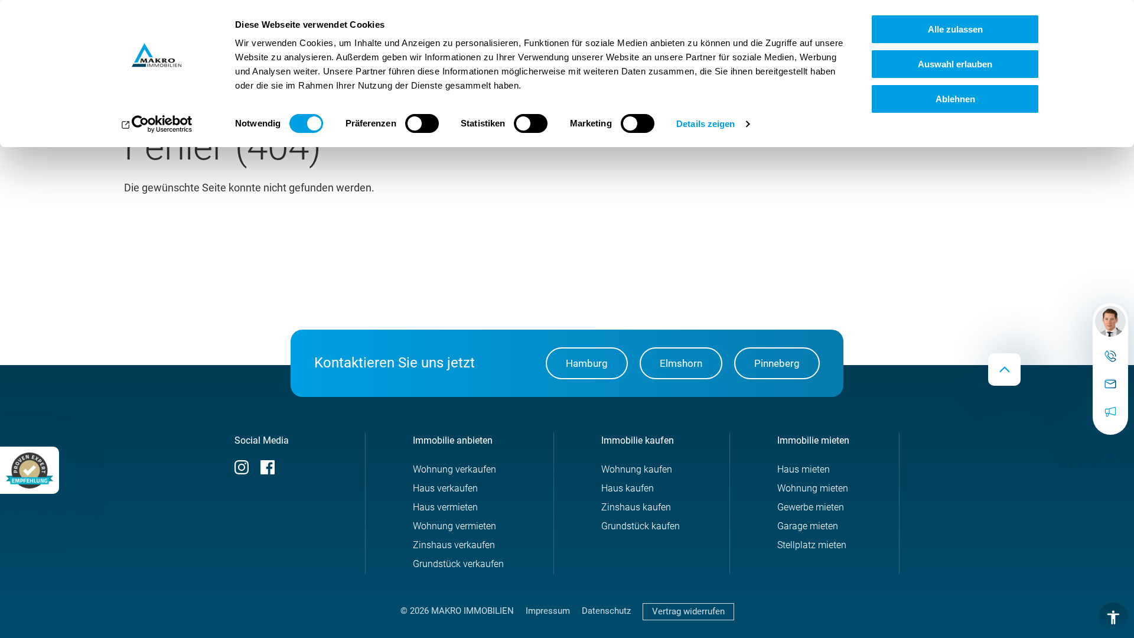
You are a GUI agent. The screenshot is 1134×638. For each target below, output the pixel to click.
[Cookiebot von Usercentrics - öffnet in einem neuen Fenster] (156, 124)
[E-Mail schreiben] (1110, 321)
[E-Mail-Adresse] (1110, 384)
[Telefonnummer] (1110, 356)
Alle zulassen (955, 29)
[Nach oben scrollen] (1004, 369)
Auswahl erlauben (955, 64)
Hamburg (587, 363)
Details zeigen (705, 124)
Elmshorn (681, 363)
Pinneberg (777, 363)
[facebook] (267, 471)
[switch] (422, 123)
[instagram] (241, 471)
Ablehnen (955, 99)
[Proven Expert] (29, 470)
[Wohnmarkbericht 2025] (1110, 412)
